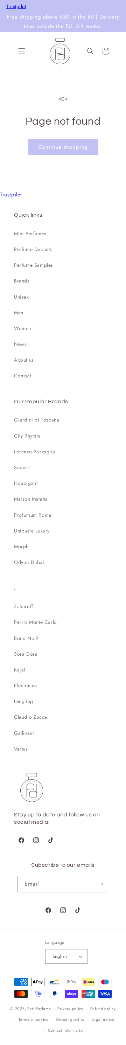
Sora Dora (25, 653)
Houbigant (25, 483)
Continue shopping (63, 147)
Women (22, 328)
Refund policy (103, 1008)
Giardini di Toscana (36, 419)
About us (24, 359)
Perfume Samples (33, 265)
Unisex (21, 296)
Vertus (21, 748)
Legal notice (103, 1019)
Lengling (23, 701)
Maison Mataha (31, 498)
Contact (22, 375)
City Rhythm (27, 435)
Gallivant (24, 733)
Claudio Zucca (30, 716)
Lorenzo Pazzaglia (34, 451)
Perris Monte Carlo (35, 622)
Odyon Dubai (29, 562)
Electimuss (26, 685)
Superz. (22, 467)
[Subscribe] (101, 884)
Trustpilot (16, 6)
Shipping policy (70, 1019)
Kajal (19, 669)
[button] (21, 51)
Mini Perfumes (30, 233)
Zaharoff (23, 606)
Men (18, 312)
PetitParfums (38, 1008)
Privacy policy (70, 1008)
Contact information (66, 1030)
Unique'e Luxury (32, 530)
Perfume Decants (33, 249)
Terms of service (34, 1019)
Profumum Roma (32, 514)
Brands (22, 280)
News (20, 344)
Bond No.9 (26, 638)
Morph (21, 546)
